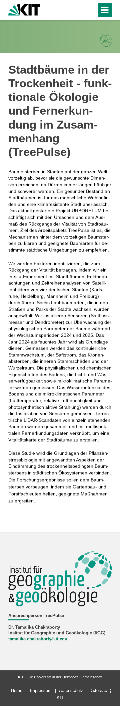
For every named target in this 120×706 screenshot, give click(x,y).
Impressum (41, 690)
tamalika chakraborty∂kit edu (37, 639)
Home (16, 690)
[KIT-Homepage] (24, 9)
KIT (60, 697)
